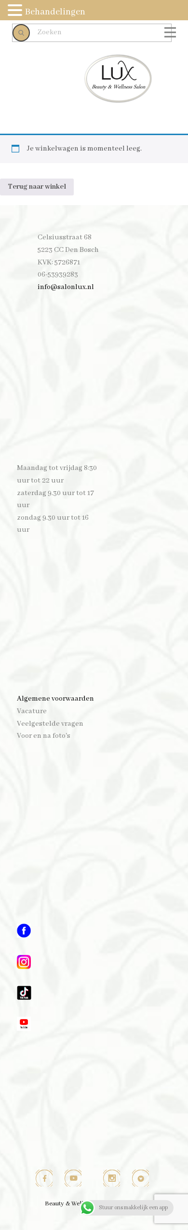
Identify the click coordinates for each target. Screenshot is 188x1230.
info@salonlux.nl (66, 287)
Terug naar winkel (37, 186)
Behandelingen (55, 12)
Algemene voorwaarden (55, 698)
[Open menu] (170, 32)
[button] (16, 11)
